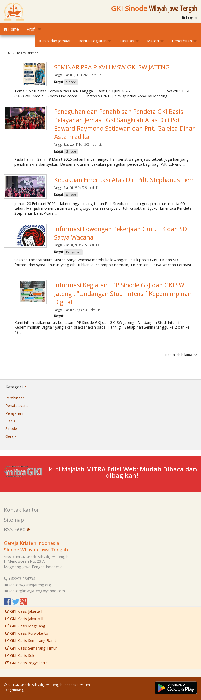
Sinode (11, 428)
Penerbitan (182, 40)
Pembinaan (15, 397)
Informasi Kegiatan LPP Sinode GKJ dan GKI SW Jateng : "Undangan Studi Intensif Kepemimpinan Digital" (123, 293)
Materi (153, 40)
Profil (31, 29)
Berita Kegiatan (93, 40)
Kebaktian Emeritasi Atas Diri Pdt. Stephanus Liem (124, 180)
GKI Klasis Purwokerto (28, 633)
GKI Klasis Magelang (27, 625)
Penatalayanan (18, 405)
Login (191, 17)
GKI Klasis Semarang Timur (33, 648)
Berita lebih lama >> (181, 354)
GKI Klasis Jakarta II (26, 618)
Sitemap (14, 519)
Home (13, 29)
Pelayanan (14, 413)
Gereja (11, 436)
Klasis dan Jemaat (55, 40)
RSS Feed (15, 529)
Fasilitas (127, 40)
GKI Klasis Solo (22, 655)
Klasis (10, 420)
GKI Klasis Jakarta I (25, 611)
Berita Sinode (27, 53)
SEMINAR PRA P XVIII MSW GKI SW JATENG (112, 67)
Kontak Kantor (21, 509)
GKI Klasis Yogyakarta (28, 662)
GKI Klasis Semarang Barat (32, 640)
